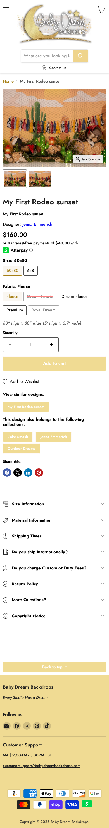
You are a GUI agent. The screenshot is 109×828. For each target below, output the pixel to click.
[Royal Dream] (44, 317)
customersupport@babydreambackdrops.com (41, 765)
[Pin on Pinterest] (39, 472)
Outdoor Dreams (21, 448)
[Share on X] (17, 472)
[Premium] (15, 317)
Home (8, 81)
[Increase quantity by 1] (51, 344)
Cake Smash (18, 436)
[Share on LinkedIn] (28, 472)
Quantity (10, 332)
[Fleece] (13, 303)
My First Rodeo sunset (26, 406)
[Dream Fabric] (40, 303)
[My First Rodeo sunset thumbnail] (15, 179)
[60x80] (13, 277)
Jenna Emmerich (37, 224)
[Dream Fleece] (75, 303)
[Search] (80, 56)
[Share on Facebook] (7, 472)
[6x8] (31, 277)
